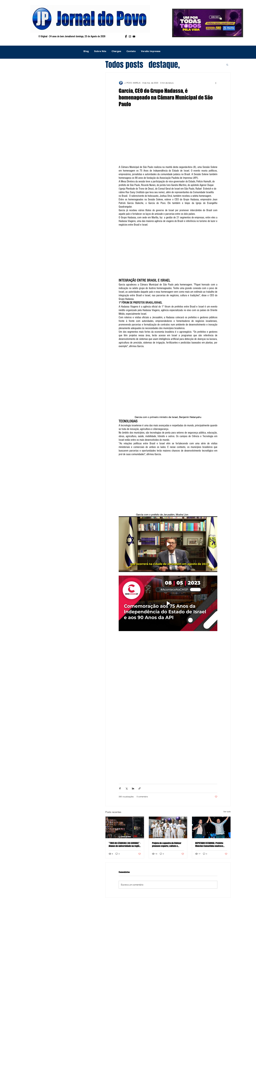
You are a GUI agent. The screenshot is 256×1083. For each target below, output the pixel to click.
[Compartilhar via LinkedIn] (133, 788)
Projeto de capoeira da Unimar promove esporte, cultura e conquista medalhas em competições (166, 844)
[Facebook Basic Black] (125, 36)
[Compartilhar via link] (139, 788)
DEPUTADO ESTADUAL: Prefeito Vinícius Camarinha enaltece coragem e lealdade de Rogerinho (209, 844)
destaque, (164, 64)
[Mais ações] (215, 82)
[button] (227, 64)
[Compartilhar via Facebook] (120, 788)
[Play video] (168, 544)
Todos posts (124, 64)
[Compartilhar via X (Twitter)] (126, 788)
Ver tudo (227, 811)
